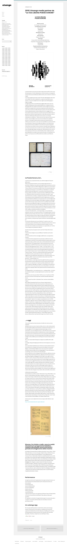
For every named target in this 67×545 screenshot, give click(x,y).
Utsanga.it (40, 537)
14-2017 (6, 53)
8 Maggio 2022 (27, 520)
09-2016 (9, 50)
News (31, 520)
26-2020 (6, 58)
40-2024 (3, 65)
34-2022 (3, 62)
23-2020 (6, 57)
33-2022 (9, 61)
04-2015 (3, 49)
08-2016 (6, 50)
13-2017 (3, 53)
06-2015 (9, 49)
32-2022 (6, 61)
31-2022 (3, 61)
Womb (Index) (17, 541)
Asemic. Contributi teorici (48, 541)
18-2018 (9, 54)
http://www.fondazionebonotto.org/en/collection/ (35, 401)
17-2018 (6, 54)
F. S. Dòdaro (55, 541)
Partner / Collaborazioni (61, 541)
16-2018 (3, 54)
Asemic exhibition (34, 541)
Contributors (22, 541)
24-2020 (9, 57)
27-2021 (9, 58)
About (3, 12)
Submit (3, 16)
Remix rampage (41, 541)
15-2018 (9, 53)
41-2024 (6, 65)
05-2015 (6, 49)
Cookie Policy (17, 543)
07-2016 (3, 50)
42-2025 (9, 65)
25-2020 (3, 58)
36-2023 (9, 62)
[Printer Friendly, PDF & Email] (30, 516)
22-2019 (3, 57)
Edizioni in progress (28, 541)
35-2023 (6, 62)
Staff (3, 13)
